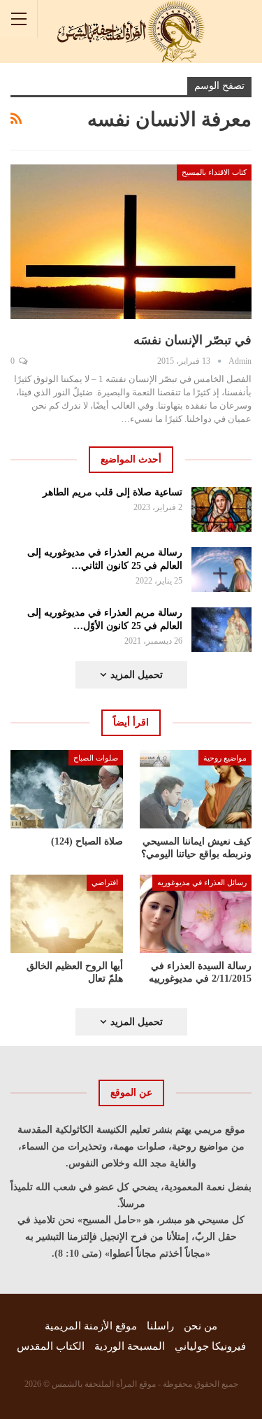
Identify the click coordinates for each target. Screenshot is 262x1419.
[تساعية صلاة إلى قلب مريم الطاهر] (221, 509)
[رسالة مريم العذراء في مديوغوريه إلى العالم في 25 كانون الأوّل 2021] (221, 629)
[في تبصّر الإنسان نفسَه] (131, 241)
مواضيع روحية (225, 758)
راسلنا (160, 1326)
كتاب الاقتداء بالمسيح (214, 172)
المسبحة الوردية (129, 1346)
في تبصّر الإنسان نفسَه (192, 340)
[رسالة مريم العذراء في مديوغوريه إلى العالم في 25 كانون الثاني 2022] (221, 569)
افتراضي (105, 882)
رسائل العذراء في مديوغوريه (202, 882)
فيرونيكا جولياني (210, 1346)
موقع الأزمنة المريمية (91, 1326)
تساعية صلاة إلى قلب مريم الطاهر (112, 492)
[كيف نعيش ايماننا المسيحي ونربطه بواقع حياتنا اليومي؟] (196, 789)
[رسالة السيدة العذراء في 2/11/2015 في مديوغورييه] (196, 914)
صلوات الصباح (95, 758)
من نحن (200, 1326)
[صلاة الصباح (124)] (66, 789)
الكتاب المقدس (51, 1346)
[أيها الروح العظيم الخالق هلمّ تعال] (66, 914)
